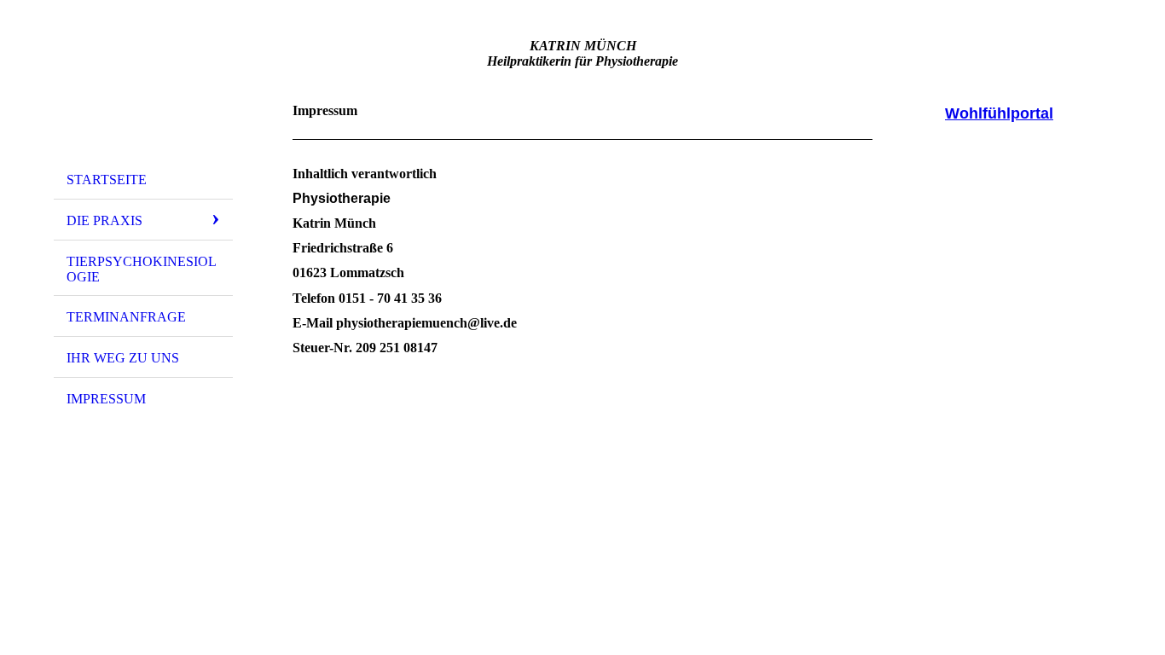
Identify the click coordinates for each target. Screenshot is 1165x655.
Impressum (106, 398)
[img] (143, 87)
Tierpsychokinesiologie (142, 269)
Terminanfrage (126, 317)
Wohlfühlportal (999, 113)
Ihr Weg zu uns (123, 358)
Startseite (107, 179)
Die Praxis (104, 220)
